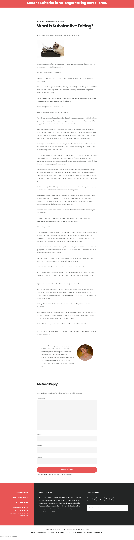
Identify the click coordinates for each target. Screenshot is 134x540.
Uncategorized (22, 516)
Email (39, 446)
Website (39, 457)
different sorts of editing (52, 78)
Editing (88, 332)
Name (39, 434)
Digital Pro (60, 529)
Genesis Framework (71, 529)
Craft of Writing (52, 332)
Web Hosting (14, 536)
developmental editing (54, 87)
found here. (51, 512)
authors (91, 315)
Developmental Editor (77, 332)
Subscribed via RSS (49, 474)
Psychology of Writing (19, 513)
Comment (41, 399)
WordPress (81, 529)
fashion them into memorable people (65, 190)
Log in (87, 529)
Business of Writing (20, 507)
